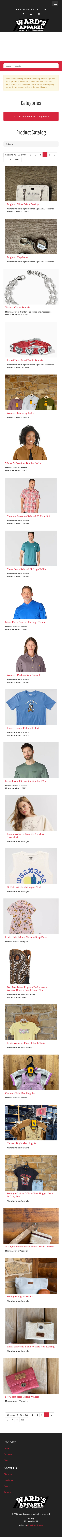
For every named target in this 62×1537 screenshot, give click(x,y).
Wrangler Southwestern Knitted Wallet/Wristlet (30, 1246)
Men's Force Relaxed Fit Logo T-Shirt (27, 569)
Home (6, 1448)
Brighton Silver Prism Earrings (23, 204)
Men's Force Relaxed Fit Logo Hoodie (25, 622)
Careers (7, 1492)
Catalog (9, 144)
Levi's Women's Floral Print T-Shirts (26, 1043)
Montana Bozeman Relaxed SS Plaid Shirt (29, 516)
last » (17, 159)
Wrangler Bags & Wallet (20, 1296)
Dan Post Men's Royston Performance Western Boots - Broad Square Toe (27, 989)
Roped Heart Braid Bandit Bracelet (25, 360)
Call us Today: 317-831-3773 (32, 9)
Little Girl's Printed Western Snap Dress (26, 937)
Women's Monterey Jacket (20, 413)
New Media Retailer (35, 1525)
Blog (6, 1460)
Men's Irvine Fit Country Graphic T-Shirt (26, 781)
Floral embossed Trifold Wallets (22, 1396)
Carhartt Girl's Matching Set (20, 1093)
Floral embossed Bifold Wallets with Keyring (31, 1346)
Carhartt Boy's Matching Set (22, 1143)
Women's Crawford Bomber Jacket (23, 463)
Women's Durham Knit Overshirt (24, 675)
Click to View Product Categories (30, 116)
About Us (8, 1474)
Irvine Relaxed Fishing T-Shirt (23, 728)
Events (7, 1486)
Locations (8, 1480)
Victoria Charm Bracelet (18, 307)
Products (8, 1454)
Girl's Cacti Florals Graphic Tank (24, 887)
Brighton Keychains (17, 257)
